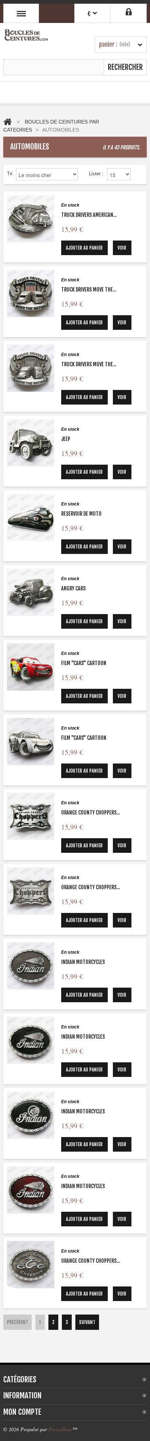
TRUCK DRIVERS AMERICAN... (89, 215)
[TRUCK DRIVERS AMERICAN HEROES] (30, 218)
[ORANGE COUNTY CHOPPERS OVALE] (30, 1264)
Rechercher (125, 67)
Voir (122, 248)
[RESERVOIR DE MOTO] (30, 517)
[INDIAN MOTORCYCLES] (30, 965)
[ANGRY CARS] (30, 592)
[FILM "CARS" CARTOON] (30, 667)
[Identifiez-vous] (129, 12)
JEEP (65, 439)
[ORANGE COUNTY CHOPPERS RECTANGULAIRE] (30, 816)
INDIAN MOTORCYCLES (83, 962)
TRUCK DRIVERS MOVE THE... (88, 289)
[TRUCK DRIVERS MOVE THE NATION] (30, 293)
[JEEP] (30, 442)
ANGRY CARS (73, 588)
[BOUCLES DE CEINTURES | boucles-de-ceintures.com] (26, 36)
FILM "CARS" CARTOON (83, 663)
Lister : (96, 173)
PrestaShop (60, 1429)
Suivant (87, 1322)
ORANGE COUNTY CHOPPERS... (90, 812)
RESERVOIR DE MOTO (81, 514)
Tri (9, 173)
